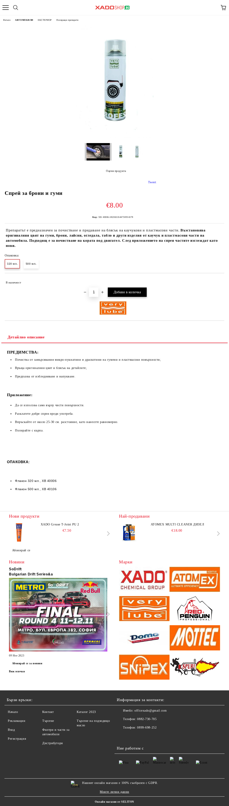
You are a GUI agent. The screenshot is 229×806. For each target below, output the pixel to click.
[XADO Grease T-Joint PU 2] (19, 532)
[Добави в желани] (218, 280)
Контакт (48, 712)
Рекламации (16, 721)
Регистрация (17, 738)
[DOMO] (144, 638)
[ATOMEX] (195, 580)
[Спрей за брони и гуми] (114, 137)
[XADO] (144, 580)
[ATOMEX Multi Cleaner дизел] (129, 532)
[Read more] (58, 615)
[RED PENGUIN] (195, 609)
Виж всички (17, 671)
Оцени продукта (116, 171)
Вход (11, 729)
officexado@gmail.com (150, 710)
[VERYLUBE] (144, 609)
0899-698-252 (147, 727)
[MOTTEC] (195, 638)
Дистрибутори (52, 743)
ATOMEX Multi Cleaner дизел (177, 524)
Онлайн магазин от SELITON (114, 801)
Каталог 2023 (86, 712)
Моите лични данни (114, 792)
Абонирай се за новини (27, 663)
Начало (7, 20)
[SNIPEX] (144, 667)
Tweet (152, 182)
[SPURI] (195, 667)
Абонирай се (21, 550)
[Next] (107, 533)
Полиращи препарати (67, 20)
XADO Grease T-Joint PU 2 (60, 524)
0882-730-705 (147, 719)
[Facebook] (122, 736)
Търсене (48, 721)
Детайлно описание (26, 337)
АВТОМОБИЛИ (24, 20)
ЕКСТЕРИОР (45, 20)
